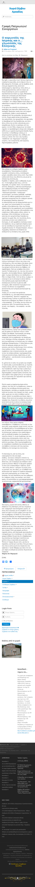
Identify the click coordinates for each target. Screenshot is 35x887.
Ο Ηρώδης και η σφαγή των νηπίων (25, 778)
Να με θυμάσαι (8, 621)
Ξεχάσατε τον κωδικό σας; (10, 631)
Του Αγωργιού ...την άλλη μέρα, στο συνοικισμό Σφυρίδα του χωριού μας (24, 784)
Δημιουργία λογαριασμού (10, 627)
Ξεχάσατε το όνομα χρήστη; (10, 629)
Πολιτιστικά (5, 593)
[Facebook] (3, 562)
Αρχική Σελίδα (14, 744)
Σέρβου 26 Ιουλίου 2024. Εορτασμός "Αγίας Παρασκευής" (24, 791)
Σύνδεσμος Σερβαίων (8, 584)
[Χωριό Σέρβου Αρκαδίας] (17, 10)
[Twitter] (6, 562)
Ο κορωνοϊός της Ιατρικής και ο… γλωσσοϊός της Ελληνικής (13, 41)
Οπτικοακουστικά (7, 596)
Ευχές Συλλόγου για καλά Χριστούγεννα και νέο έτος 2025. (25, 772)
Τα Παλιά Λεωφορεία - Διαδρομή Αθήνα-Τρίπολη (25, 766)
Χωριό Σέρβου (6, 578)
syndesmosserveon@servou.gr (17, 847)
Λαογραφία (5, 590)
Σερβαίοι (5, 581)
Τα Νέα (4, 587)
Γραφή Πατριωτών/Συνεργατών (9, 746)
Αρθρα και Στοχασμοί (6, 748)
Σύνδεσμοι (5, 599)
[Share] (10, 562)
